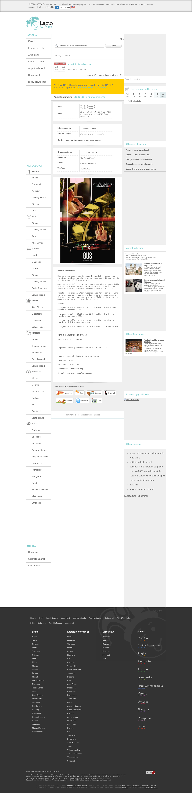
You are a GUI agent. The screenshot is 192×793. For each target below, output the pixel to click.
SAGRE (134, 484)
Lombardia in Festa (150, 679)
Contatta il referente (88, 163)
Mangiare (106, 637)
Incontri (35, 673)
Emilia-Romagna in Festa (150, 647)
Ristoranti (36, 184)
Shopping (36, 437)
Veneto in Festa (150, 695)
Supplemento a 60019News (77, 786)
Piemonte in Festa (150, 663)
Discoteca (36, 684)
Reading (35, 710)
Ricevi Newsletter (37, 82)
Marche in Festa (150, 639)
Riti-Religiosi (37, 706)
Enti (33, 404)
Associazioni (38, 391)
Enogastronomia (38, 717)
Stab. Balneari (38, 359)
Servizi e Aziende (40, 489)
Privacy (153, 786)
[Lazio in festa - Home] (44, 22)
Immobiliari (37, 470)
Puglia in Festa (150, 655)
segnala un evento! (103, 778)
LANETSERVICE (151, 788)
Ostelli (35, 268)
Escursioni (36, 713)
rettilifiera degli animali (141, 462)
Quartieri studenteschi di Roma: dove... (153, 264)
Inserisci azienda (36, 61)
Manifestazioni (38, 699)
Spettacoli (36, 411)
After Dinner (37, 243)
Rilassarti (106, 651)
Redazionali (34, 75)
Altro (104, 659)
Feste (34, 648)
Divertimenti (37, 320)
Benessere (37, 352)
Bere (104, 640)
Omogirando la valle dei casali (139, 159)
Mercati (35, 677)
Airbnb (35, 177)
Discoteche (37, 314)
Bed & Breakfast (39, 288)
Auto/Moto (36, 443)
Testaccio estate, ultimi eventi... (139, 164)
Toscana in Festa (150, 711)
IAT (68, 659)
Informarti (106, 655)
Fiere (34, 659)
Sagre (34, 637)
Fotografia (36, 476)
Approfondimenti (36, 68)
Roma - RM (118, 75)
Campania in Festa (150, 719)
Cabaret (35, 655)
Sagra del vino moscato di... (138, 155)
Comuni (35, 385)
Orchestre (36, 430)
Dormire (105, 644)
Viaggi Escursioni (40, 456)
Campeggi (36, 262)
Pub (34, 210)
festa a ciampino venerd (141, 489)
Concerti (35, 670)
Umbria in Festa (150, 703)
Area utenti (33, 55)
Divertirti (105, 648)
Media (35, 378)
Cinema (35, 644)
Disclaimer (136, 786)
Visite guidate (38, 418)
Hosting (125, 788)
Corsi (34, 691)
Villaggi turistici (38, 295)
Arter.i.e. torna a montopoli (137, 150)
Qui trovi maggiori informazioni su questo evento (79, 140)
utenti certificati (39, 780)
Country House (39, 197)
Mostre (35, 666)
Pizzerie (35, 204)
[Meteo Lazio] (131, 399)
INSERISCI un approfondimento (89, 97)
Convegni (36, 702)
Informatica (37, 463)
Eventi (31, 41)
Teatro (34, 640)
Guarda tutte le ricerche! (136, 496)
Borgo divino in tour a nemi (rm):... (141, 169)
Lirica (34, 662)
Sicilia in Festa (150, 727)
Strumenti (36, 503)
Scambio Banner (36, 559)
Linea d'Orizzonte (132, 254)
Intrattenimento (38, 680)
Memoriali (36, 724)
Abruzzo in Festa (150, 671)
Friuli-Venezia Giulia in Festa (150, 687)
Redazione (33, 552)
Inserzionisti (34, 565)
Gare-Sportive (37, 695)
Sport (34, 483)
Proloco (35, 398)
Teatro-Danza (37, 688)
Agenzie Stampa (39, 450)
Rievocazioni (37, 732)
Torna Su (157, 611)
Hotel (34, 255)
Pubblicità (145, 786)
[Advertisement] (145, 51)
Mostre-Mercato (38, 728)
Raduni (35, 721)
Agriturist (36, 191)
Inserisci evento (36, 48)
